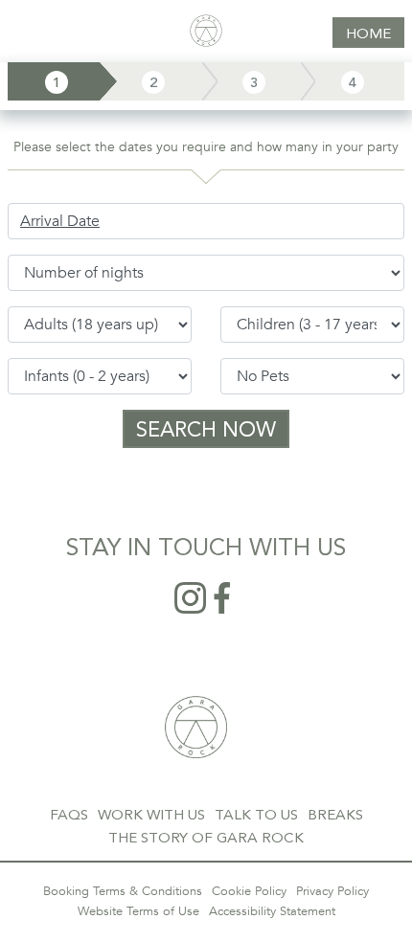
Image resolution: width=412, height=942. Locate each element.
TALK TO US (256, 814)
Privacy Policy (332, 891)
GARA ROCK (196, 727)
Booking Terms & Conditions (122, 891)
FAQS (69, 814)
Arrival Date (60, 221)
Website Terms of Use (138, 911)
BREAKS (335, 814)
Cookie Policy (249, 891)
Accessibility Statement (272, 911)
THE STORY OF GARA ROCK (206, 837)
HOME (368, 33)
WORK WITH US (151, 814)
